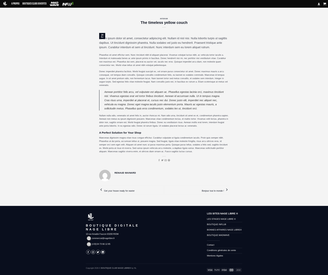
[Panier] (324, 4)
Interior (164, 18)
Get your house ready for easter (119, 191)
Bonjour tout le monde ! (213, 191)
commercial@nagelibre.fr (103, 238)
